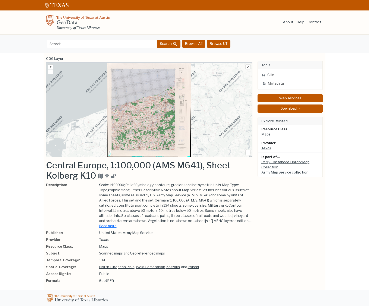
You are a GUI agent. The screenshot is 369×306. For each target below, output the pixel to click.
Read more (108, 226)
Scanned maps (111, 253)
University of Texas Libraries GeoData (78, 23)
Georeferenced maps (147, 253)
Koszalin (173, 267)
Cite (270, 75)
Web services (290, 98)
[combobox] (102, 44)
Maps (265, 134)
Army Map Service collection (284, 172)
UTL (78, 299)
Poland (193, 267)
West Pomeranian (150, 267)
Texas (104, 240)
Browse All (193, 44)
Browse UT (219, 44)
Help (300, 22)
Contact (314, 22)
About (288, 22)
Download (288, 108)
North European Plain (117, 267)
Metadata (276, 83)
